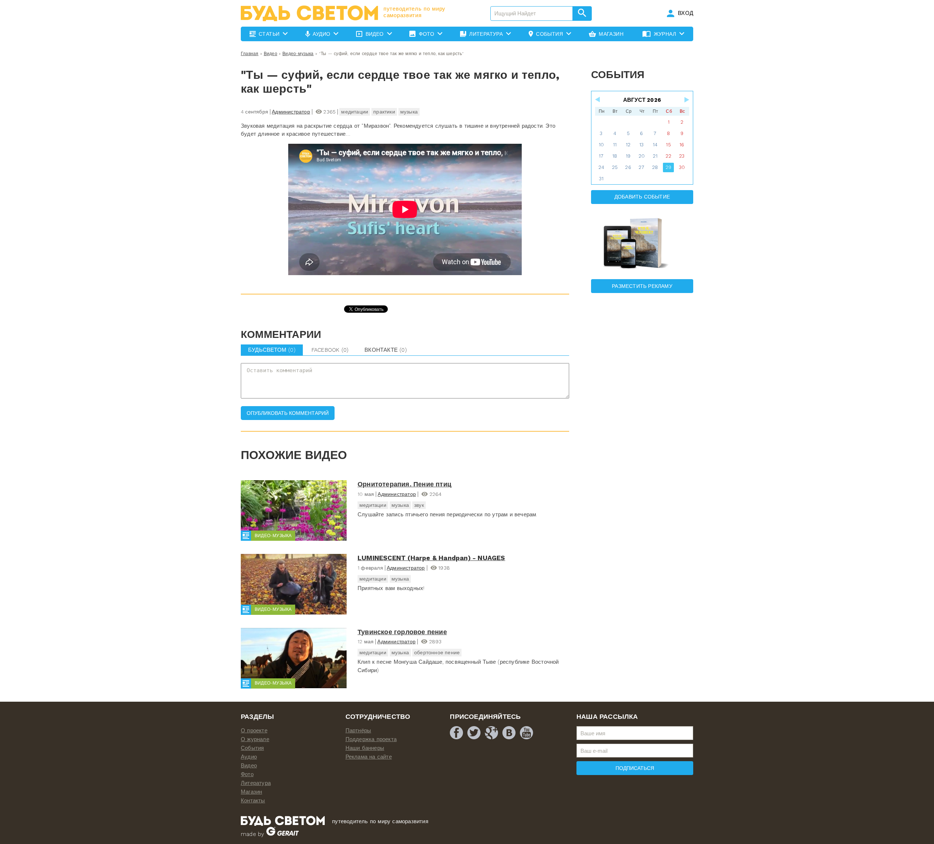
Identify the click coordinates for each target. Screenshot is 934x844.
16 (681, 144)
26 (628, 167)
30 (682, 167)
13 (641, 144)
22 (668, 156)
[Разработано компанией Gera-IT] (282, 834)
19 (628, 156)
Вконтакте (385, 350)
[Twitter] (473, 732)
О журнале (255, 739)
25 (615, 167)
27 (641, 167)
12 (628, 144)
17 (601, 156)
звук (419, 505)
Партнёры (358, 730)
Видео (270, 53)
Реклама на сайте (369, 757)
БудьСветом (272, 350)
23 (681, 156)
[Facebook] (456, 732)
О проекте (254, 730)
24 (601, 167)
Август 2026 (642, 100)
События (252, 748)
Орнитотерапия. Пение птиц (404, 484)
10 (601, 144)
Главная (249, 53)
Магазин (251, 792)
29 (668, 167)
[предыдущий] (598, 100)
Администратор (291, 112)
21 (655, 156)
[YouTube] (526, 732)
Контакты (253, 800)
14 (655, 144)
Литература (256, 783)
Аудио (249, 757)
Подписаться (634, 768)
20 (641, 156)
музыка (409, 112)
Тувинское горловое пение (402, 632)
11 (615, 144)
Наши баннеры (365, 748)
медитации (354, 112)
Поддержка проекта (371, 739)
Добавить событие (642, 197)
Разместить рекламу (642, 286)
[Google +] (491, 732)
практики (384, 112)
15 (668, 144)
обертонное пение (437, 652)
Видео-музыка (297, 53)
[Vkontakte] (509, 732)
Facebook (330, 350)
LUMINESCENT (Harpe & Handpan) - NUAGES (431, 558)
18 (614, 156)
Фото (247, 774)
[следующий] (686, 100)
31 (601, 178)
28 (655, 167)
